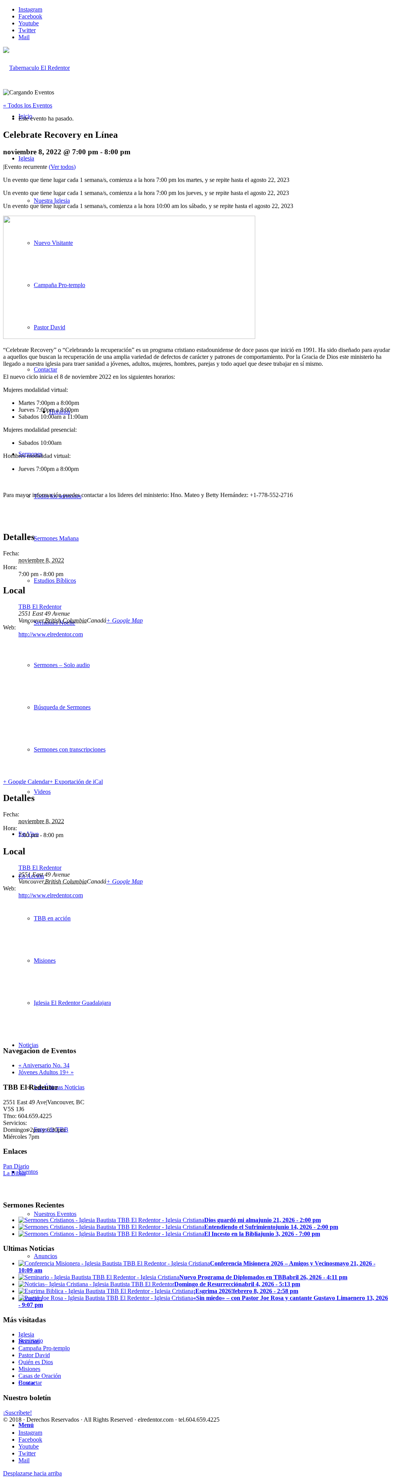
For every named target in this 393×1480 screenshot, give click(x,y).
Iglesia (26, 1334)
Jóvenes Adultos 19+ (46, 1072)
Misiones (29, 1369)
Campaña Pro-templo (44, 1348)
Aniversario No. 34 (43, 1065)
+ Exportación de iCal (76, 781)
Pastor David (34, 1355)
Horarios (29, 1341)
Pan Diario (16, 1166)
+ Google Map (124, 620)
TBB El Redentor (39, 606)
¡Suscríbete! (17, 1412)
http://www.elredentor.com (50, 634)
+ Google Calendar (26, 781)
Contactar (30, 1382)
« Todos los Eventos (27, 105)
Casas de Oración (39, 1376)
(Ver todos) (62, 167)
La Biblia (14, 1173)
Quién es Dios (35, 1362)
